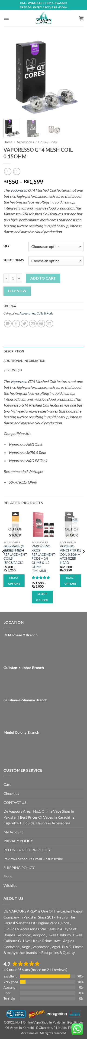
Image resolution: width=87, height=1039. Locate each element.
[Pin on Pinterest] (41, 323)
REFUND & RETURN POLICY (27, 850)
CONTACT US (14, 802)
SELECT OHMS (13, 260)
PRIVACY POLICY (18, 841)
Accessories (25, 142)
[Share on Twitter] (24, 323)
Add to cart (43, 278)
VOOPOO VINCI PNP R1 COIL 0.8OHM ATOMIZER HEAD (70, 554)
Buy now (17, 291)
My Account (13, 832)
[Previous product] (16, 171)
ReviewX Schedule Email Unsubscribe (33, 859)
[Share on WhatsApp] (8, 323)
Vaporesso (18, 190)
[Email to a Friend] (33, 323)
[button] (6, 18)
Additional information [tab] (24, 361)
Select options (14, 580)
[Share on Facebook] (16, 323)
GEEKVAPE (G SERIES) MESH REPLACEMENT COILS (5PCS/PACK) (15, 554)
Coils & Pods (47, 142)
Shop (7, 876)
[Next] (76, 75)
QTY (6, 246)
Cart (7, 784)
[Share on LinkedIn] (49, 323)
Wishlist (10, 885)
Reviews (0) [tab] (12, 370)
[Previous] (11, 75)
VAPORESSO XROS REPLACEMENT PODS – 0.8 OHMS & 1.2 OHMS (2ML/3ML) (43, 558)
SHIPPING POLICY (19, 867)
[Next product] (7, 171)
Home (7, 142)
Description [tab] (13, 351)
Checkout (11, 793)
